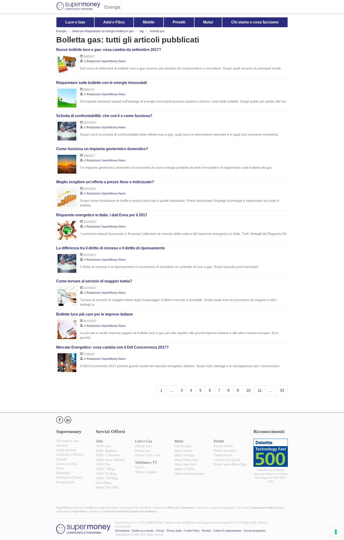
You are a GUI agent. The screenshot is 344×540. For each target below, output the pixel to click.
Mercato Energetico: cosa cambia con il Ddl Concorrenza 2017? (112, 347)
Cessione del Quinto (227, 460)
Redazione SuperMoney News (106, 61)
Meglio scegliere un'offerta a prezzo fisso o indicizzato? (105, 182)
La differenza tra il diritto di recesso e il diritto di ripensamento (110, 248)
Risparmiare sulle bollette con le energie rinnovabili (101, 83)
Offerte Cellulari (146, 472)
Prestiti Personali (225, 451)
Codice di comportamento (227, 530)
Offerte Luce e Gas (147, 455)
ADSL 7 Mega (105, 469)
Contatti (61, 459)
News (59, 468)
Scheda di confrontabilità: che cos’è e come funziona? (104, 116)
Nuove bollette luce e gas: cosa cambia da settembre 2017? (108, 50)
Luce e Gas (75, 22)
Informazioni (122, 530)
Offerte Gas (142, 451)
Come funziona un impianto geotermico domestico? (102, 149)
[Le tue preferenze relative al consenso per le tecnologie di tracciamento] (335, 531)
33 (282, 390)
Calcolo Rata (182, 446)
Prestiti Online (223, 446)
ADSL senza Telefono (110, 460)
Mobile (148, 22)
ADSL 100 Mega (107, 478)
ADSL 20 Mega (106, 473)
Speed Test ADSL (107, 487)
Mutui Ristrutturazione (189, 473)
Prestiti (179, 22)
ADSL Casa (103, 446)
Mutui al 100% (184, 469)
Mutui (208, 22)
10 (248, 390)
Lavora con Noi (66, 464)
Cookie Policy (192, 530)
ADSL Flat (103, 464)
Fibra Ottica (104, 483)
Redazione (63, 473)
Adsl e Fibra (113, 22)
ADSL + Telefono (108, 455)
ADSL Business (106, 451)
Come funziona (66, 450)
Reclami (206, 530)
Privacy (160, 530)
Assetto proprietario (255, 530)
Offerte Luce (143, 446)
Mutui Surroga (184, 455)
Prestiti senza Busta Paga (230, 464)
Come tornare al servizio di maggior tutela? (94, 281)
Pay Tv (140, 467)
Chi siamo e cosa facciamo (255, 22)
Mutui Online (183, 451)
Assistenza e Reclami (70, 454)
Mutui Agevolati (185, 464)
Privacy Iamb (65, 482)
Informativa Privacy (69, 477)
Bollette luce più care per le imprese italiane (94, 314)
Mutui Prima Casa (186, 460)
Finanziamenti (223, 455)
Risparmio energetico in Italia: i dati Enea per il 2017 (101, 215)
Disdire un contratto (143, 530)
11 (260, 390)
